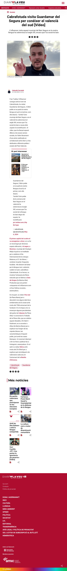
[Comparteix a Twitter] (29, 37)
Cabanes (21, 313)
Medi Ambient (9, 509)
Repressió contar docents (37, 8)
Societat (12, 12)
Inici (5, 500)
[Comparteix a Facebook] (32, 37)
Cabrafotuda (15, 365)
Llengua (6, 506)
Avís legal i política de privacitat (18, 530)
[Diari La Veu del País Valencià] (13, 5)
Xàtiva (22, 347)
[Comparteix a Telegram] (37, 37)
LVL (4, 521)
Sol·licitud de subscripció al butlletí (20, 533)
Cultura (6, 503)
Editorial (7, 524)
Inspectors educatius (54, 8)
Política (6, 515)
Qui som (5, 484)
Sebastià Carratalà (18, 90)
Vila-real (27, 295)
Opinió (5, 512)
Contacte (5, 486)
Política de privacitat (9, 489)
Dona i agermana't (11, 497)
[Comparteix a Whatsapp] (35, 37)
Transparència (9, 527)
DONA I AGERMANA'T (18, 8)
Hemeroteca (8, 536)
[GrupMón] (33, 569)
